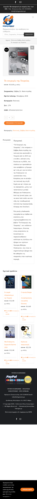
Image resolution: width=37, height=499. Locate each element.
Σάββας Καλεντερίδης (27, 130)
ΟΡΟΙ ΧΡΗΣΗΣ (24, 391)
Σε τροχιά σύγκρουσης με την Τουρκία (9, 295)
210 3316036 (26, 9)
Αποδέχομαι (27, 489)
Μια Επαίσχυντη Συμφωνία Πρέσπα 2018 (10, 344)
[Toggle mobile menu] (33, 17)
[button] (32, 47)
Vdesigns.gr (18, 408)
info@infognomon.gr (18, 11)
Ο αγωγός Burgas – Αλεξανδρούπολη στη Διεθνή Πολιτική (26, 298)
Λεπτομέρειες (14, 310)
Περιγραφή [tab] (6, 140)
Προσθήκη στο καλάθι (14, 123)
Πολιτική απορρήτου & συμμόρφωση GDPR (18, 412)
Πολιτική (16, 130)
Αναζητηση (29, 34)
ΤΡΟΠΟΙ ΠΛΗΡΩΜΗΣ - (14, 389)
